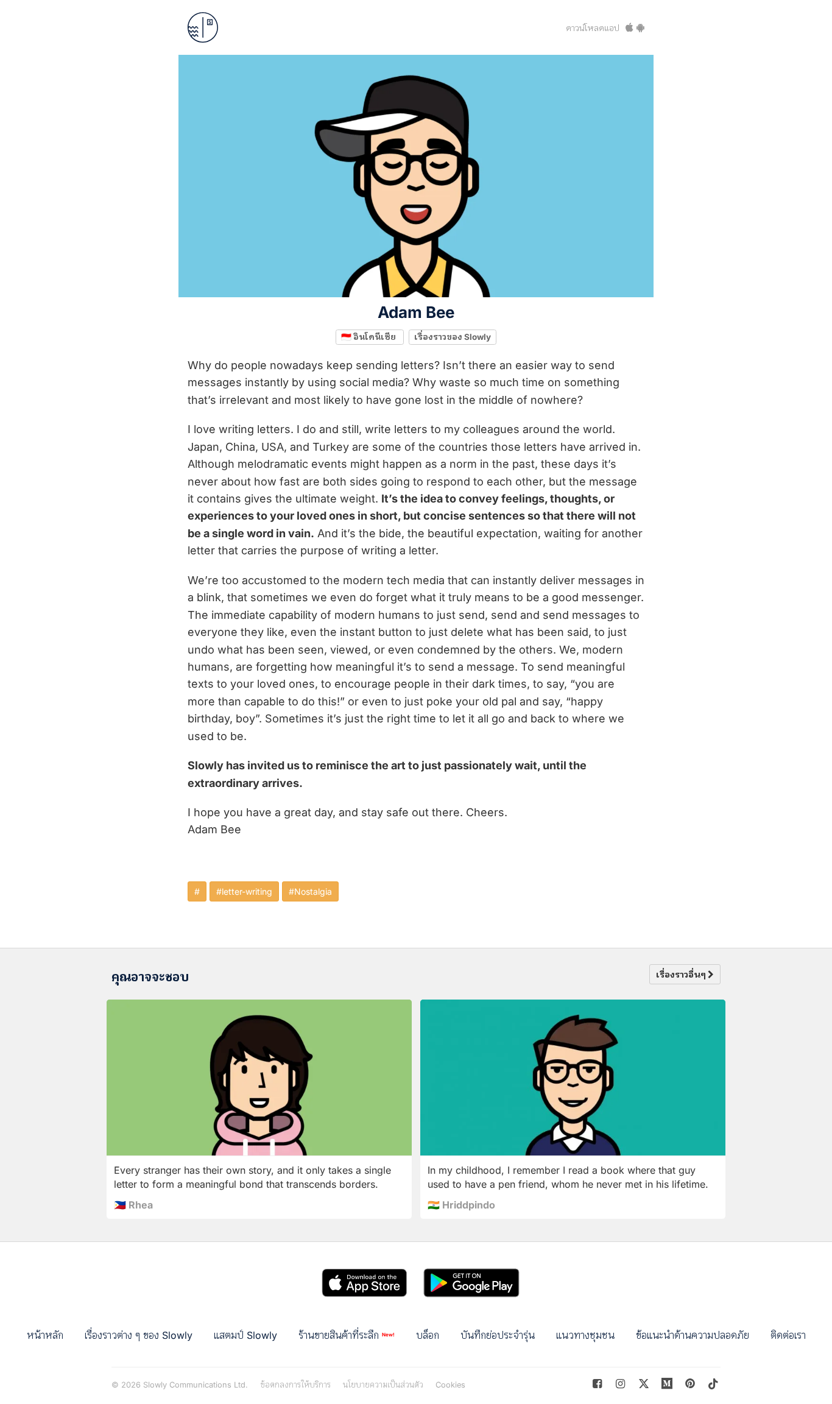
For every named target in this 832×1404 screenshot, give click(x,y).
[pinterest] (667, 1383)
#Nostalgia (310, 891)
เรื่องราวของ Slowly (452, 337)
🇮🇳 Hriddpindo (461, 1205)
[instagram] (620, 1383)
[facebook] (597, 1383)
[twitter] (643, 1383)
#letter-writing (244, 891)
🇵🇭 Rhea (133, 1205)
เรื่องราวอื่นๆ (682, 974)
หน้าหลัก (45, 1335)
